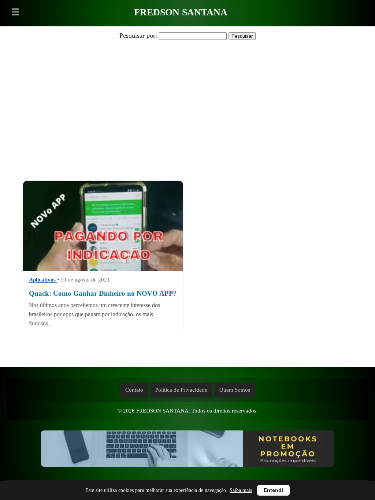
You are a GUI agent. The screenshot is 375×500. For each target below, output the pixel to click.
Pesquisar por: (138, 35)
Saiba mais (241, 490)
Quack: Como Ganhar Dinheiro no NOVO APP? (103, 293)
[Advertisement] (187, 100)
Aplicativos (43, 279)
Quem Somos (234, 390)
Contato (134, 390)
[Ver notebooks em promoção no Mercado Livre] (187, 450)
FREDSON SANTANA (180, 12)
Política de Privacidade (181, 390)
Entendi (273, 490)
